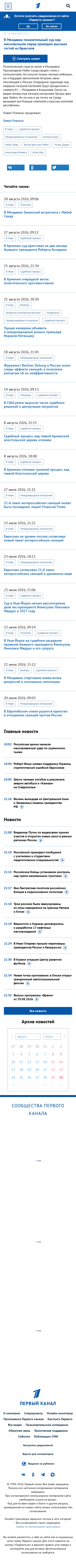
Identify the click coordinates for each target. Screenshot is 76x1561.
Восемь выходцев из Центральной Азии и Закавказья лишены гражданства (41, 803)
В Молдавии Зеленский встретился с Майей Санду (38, 214)
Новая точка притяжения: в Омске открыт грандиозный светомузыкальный (43, 979)
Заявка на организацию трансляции (38, 1526)
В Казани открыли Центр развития (38, 961)
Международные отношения (21, 137)
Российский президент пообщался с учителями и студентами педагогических (37, 856)
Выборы (25, 305)
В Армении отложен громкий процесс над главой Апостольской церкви (36, 471)
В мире (9, 129)
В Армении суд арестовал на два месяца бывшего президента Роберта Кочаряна (35, 247)
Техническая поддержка (51, 1430)
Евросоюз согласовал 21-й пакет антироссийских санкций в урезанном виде (38, 572)
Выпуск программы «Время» (33, 997)
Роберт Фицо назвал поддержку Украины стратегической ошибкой (42, 765)
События (24, 1436)
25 (21, 1077)
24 (13, 1077)
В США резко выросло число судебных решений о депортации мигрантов (34, 404)
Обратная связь (19, 1430)
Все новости (38, 1011)
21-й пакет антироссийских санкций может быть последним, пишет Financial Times (37, 505)
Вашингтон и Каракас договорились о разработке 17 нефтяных (39, 927)
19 (29, 1069)
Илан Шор (38, 152)
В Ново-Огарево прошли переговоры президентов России (39, 945)
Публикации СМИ (46, 1436)
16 (61, 1062)
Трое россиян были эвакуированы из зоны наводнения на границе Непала (41, 907)
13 (37, 1062)
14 (45, 1062)
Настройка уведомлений (38, 1445)
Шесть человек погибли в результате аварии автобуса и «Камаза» (39, 783)
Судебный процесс (29, 129)
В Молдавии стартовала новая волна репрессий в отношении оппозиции (32, 680)
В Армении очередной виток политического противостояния (29, 281)
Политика (25, 204)
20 (37, 1069)
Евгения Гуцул (50, 137)
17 (13, 1069)
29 (29, 1046)
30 (37, 1046)
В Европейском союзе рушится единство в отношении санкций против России (36, 713)
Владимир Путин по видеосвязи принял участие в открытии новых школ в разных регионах (43, 836)
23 (61, 1069)
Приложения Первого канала (24, 1419)
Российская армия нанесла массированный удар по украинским (39, 748)
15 (53, 1062)
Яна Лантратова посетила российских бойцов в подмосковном (40, 890)
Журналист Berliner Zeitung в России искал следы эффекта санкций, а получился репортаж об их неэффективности (37, 369)
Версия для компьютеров (38, 1454)
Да (28, 26)
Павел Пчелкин (13, 121)
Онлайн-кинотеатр (60, 1413)
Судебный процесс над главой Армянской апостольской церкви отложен (36, 438)
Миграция (25, 395)
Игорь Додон (62, 144)
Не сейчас (52, 26)
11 (21, 1062)
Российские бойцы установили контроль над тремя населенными (42, 874)
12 (29, 1062)
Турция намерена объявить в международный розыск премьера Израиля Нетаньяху (32, 332)
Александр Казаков (16, 152)
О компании (11, 1413)
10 (13, 1062)
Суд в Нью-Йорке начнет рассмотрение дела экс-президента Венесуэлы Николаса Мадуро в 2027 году (37, 607)
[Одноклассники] (38, 167)
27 (13, 1046)
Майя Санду (11, 144)
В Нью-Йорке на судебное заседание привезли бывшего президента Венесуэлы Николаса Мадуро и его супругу (37, 644)
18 (21, 1069)
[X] (60, 167)
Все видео (15, 1425)
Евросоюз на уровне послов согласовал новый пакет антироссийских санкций (34, 538)
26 (29, 1077)
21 (45, 1069)
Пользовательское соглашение (47, 1425)
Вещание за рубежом (41, 1463)
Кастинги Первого (60, 1419)
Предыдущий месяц (12, 1036)
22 (53, 1069)
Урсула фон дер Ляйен (36, 144)
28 (21, 1046)
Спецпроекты (33, 1413)
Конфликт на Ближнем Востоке (23, 312)
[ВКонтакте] (16, 167)
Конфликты (53, 312)
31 (45, 1046)
